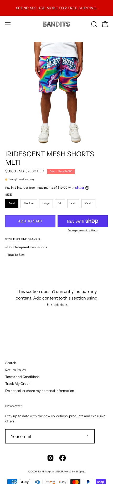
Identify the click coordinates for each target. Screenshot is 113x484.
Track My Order (17, 384)
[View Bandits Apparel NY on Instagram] (50, 458)
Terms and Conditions (22, 377)
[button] (93, 24)
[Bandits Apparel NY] (56, 24)
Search (10, 363)
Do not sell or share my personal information (39, 391)
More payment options (83, 230)
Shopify (79, 471)
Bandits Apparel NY (49, 471)
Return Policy (15, 370)
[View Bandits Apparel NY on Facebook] (62, 458)
